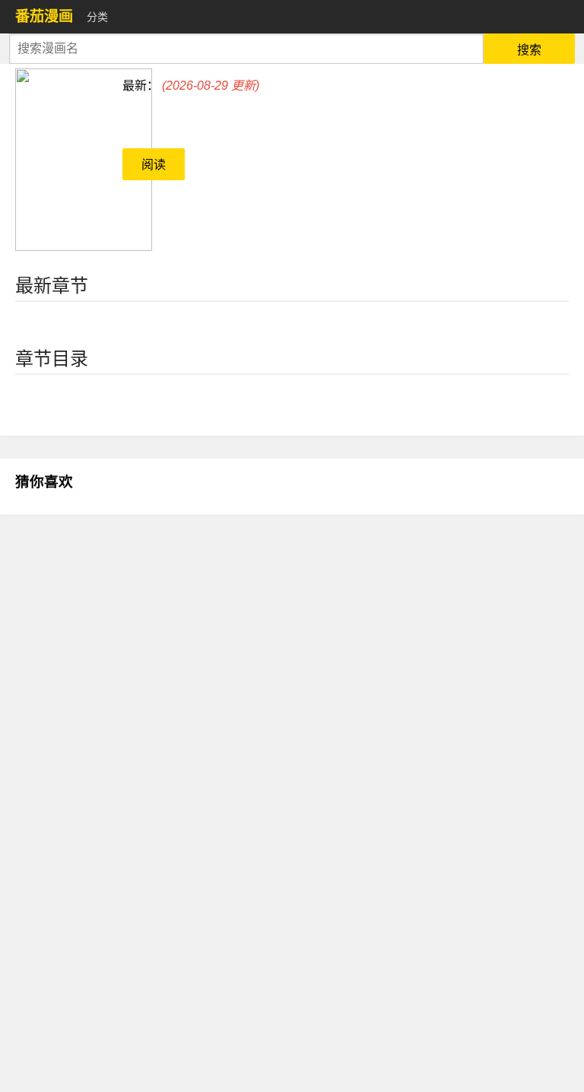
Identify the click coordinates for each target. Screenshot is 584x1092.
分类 (97, 17)
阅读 (153, 164)
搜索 (529, 49)
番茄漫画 (44, 16)
